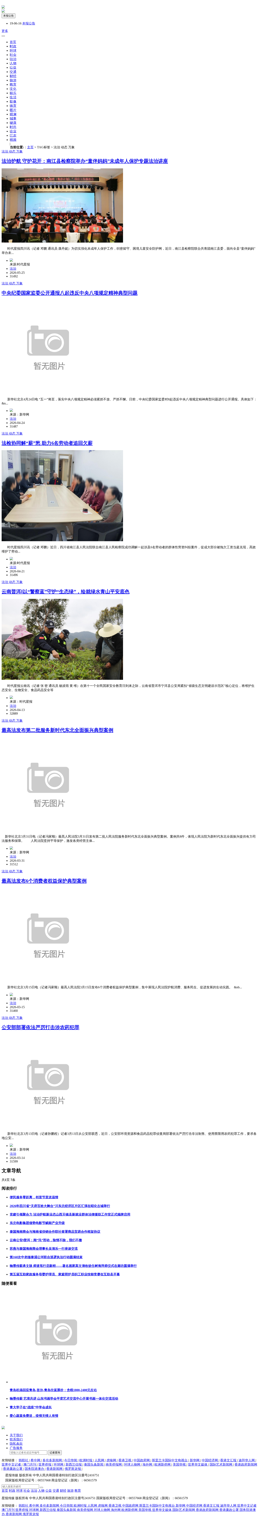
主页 (30, 147)
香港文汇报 (228, 1460)
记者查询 (55, 1452)
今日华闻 (71, 1460)
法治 (13, 59)
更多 (5, 31)
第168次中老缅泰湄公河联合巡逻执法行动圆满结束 (46, 1257)
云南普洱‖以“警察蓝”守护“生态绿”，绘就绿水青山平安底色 (66, 591)
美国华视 (180, 1464)
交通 (13, 71)
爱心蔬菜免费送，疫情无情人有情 (34, 1415)
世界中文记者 (12, 1464)
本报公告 (8, 15)
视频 (13, 139)
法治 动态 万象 (12, 151)
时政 (13, 46)
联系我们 (16, 1439)
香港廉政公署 (13, 1468)
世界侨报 (45, 1464)
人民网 (99, 1460)
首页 (13, 42)
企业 (13, 131)
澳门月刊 (30, 1464)
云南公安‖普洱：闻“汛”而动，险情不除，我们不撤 (46, 1240)
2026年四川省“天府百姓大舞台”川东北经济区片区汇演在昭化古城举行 (60, 1206)
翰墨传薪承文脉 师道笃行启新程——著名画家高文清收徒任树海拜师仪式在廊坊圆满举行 (73, 1266)
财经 (13, 76)
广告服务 (16, 1448)
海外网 (147, 1464)
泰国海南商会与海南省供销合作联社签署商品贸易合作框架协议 (55, 1231)
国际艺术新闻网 (221, 1464)
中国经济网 (210, 1460)
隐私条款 (16, 1443)
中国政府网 (142, 1460)
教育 (13, 84)
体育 (13, 105)
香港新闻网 (54, 1468)
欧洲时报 (86, 1460)
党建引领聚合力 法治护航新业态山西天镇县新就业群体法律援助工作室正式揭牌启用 (70, 1214)
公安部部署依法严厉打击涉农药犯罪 (40, 1027)
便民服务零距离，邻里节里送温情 (34, 1197)
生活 (13, 97)
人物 (13, 63)
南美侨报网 (114, 1464)
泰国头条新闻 (94, 1464)
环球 (13, 50)
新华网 (195, 1460)
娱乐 (13, 93)
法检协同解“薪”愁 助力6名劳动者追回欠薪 (47, 443)
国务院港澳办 (35, 1468)
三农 (13, 135)
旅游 (13, 80)
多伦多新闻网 (52, 1460)
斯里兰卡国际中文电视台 (170, 1460)
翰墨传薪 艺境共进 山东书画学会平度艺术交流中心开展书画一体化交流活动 (64, 1398)
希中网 (36, 1460)
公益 (13, 67)
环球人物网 (132, 1464)
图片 (13, 110)
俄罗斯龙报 (73, 1468)
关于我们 (16, 1435)
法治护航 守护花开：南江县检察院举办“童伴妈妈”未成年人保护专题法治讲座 (85, 161)
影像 (13, 101)
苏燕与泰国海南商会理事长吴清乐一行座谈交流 (44, 1248)
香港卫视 (125, 1460)
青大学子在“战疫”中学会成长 (31, 1407)
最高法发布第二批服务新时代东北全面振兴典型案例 (57, 730)
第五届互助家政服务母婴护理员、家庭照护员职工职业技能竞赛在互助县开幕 (65, 1274)
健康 (13, 122)
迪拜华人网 (247, 1460)
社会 (13, 54)
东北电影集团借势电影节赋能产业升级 (37, 1223)
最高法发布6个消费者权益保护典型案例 (44, 881)
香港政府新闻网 (246, 1464)
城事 (13, 118)
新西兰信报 (74, 1464)
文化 (13, 88)
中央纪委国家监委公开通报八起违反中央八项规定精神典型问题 (70, 293)
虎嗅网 (111, 1460)
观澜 (13, 114)
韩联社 (24, 1460)
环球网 (59, 1464)
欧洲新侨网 (162, 1464)
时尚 (13, 127)
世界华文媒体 (198, 1464)
